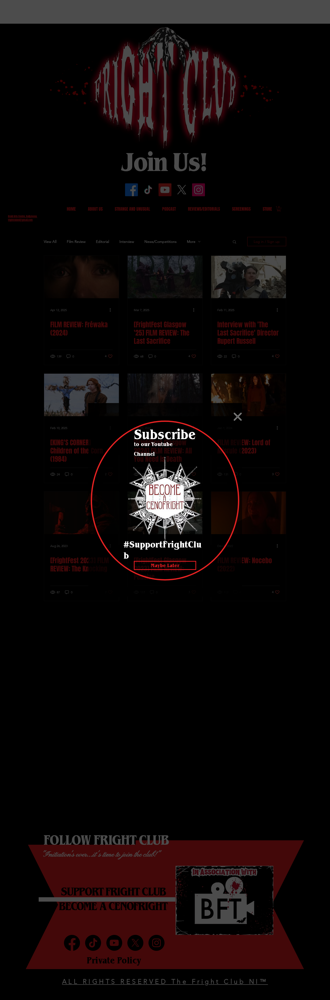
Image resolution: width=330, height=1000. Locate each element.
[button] (238, 417)
